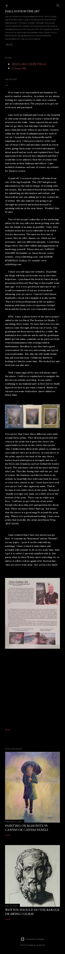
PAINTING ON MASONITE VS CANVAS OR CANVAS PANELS (26, 828)
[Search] (58, 5)
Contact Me (19, 68)
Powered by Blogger (35, 939)
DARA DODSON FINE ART (22, 11)
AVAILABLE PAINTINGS (28, 64)
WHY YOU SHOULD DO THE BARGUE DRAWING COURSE (32, 912)
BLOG (9, 44)
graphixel (41, 945)
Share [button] (7, 729)
